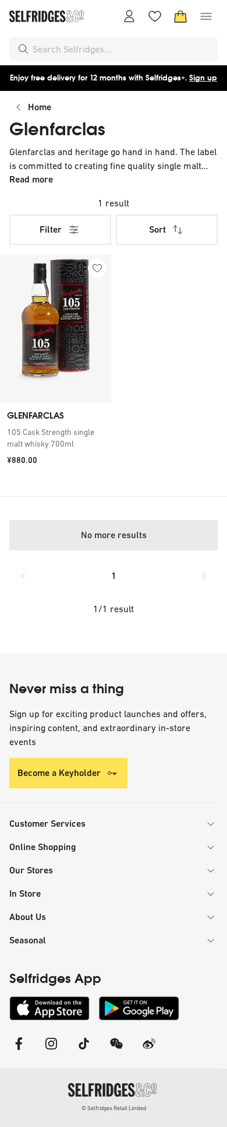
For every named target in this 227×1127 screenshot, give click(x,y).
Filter (51, 229)
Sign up (203, 78)
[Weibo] (149, 1051)
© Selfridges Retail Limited (113, 1108)
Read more (31, 179)
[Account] (129, 16)
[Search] (23, 49)
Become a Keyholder (59, 772)
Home (39, 107)
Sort (157, 229)
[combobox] (123, 49)
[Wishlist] (154, 16)
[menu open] (206, 16)
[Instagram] (51, 1051)
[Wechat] (116, 1051)
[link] (55, 438)
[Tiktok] (84, 1051)
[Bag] (180, 16)
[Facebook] (18, 1051)
